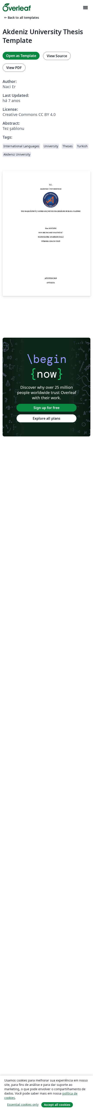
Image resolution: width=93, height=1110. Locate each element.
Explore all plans (46, 418)
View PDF (14, 67)
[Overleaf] (17, 7)
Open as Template (21, 55)
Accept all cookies (57, 1105)
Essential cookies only (22, 1104)
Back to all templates (21, 17)
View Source (57, 56)
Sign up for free (46, 407)
